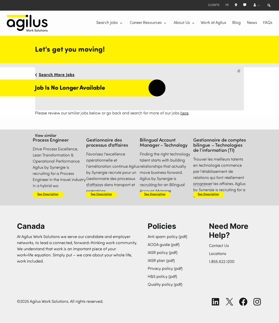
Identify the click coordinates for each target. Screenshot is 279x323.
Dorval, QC (40, 186)
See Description (47, 194)
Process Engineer (51, 140)
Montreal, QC (149, 186)
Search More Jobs (57, 75)
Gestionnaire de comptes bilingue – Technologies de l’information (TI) (219, 145)
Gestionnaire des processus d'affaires (107, 143)
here (184, 113)
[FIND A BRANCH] (236, 5)
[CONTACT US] (244, 5)
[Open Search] (269, 5)
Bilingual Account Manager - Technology (163, 143)
